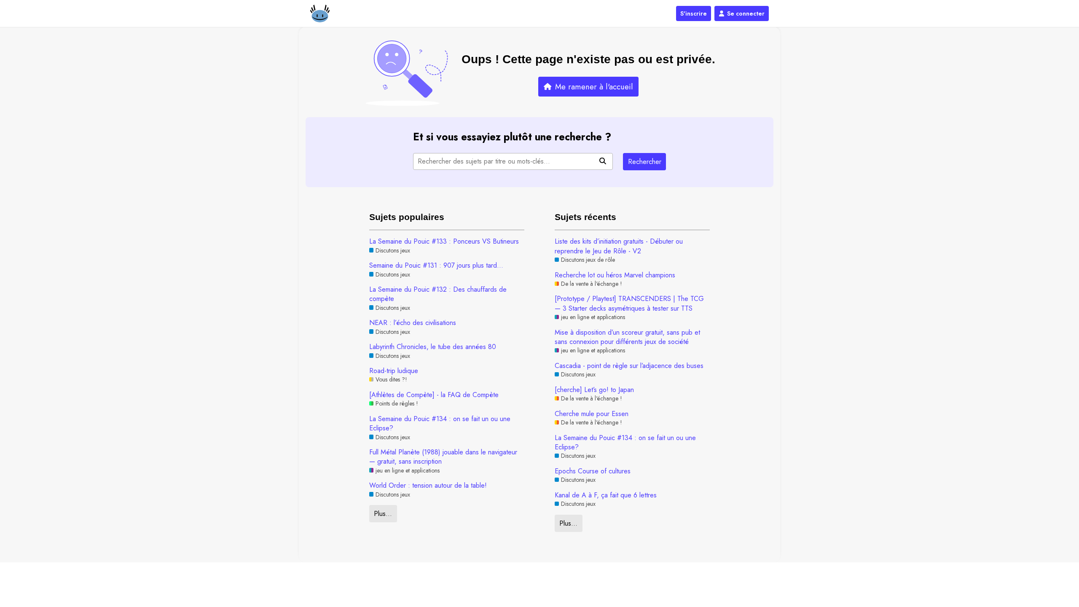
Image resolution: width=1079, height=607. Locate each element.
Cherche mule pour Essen (591, 414)
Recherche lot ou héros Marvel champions (615, 275)
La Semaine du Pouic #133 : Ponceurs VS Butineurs (444, 241)
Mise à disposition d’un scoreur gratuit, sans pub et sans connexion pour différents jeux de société (627, 337)
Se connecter (746, 13)
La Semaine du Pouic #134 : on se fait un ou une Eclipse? (439, 423)
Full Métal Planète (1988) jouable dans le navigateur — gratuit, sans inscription (443, 457)
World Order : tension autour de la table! (428, 485)
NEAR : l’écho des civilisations (412, 323)
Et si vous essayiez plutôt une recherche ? (512, 137)
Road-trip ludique (393, 371)
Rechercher (644, 162)
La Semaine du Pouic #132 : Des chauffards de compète (438, 294)
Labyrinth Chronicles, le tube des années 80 (432, 347)
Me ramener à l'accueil (594, 86)
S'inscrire (693, 13)
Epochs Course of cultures (593, 471)
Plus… (383, 513)
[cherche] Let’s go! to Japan (594, 390)
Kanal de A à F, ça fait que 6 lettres (606, 495)
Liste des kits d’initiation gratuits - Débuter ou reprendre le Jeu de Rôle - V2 (619, 246)
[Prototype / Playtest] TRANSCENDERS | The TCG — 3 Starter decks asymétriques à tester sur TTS (629, 303)
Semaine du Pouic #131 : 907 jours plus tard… (436, 265)
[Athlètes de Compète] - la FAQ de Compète (434, 395)
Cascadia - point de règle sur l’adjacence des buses (629, 366)
